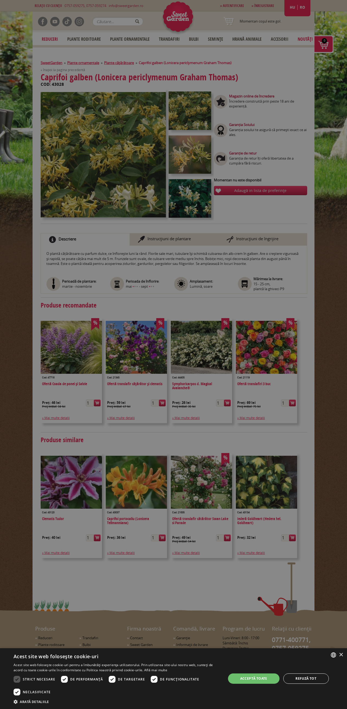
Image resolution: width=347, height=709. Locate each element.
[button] (117, 701)
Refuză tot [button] (305, 678)
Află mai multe (155, 670)
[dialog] (173, 678)
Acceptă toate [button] (253, 678)
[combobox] (333, 655)
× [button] (341, 655)
